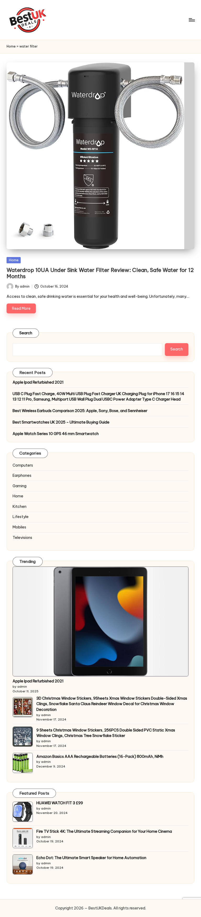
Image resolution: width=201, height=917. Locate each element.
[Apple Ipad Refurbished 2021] (100, 621)
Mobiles (19, 527)
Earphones (22, 475)
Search (25, 333)
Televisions (22, 537)
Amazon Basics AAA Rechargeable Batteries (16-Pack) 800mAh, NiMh (99, 756)
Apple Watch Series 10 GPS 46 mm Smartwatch (56, 433)
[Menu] (191, 19)
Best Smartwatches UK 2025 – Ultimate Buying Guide (61, 422)
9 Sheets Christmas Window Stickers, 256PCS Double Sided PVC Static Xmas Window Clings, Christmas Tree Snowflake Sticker (105, 733)
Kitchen (19, 506)
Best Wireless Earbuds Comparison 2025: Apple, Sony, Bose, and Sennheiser (80, 410)
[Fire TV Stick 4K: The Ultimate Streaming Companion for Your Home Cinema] (22, 838)
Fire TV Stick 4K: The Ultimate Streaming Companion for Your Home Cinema (104, 831)
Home (11, 46)
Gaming (19, 486)
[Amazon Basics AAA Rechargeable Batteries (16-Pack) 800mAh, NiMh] (22, 763)
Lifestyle (21, 516)
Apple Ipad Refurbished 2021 (38, 382)
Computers (23, 465)
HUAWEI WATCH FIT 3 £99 (59, 803)
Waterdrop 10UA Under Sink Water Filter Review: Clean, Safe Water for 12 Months (100, 273)
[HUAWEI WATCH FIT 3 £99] (22, 811)
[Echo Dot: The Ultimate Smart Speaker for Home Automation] (22, 864)
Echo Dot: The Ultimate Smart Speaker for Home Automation (91, 857)
